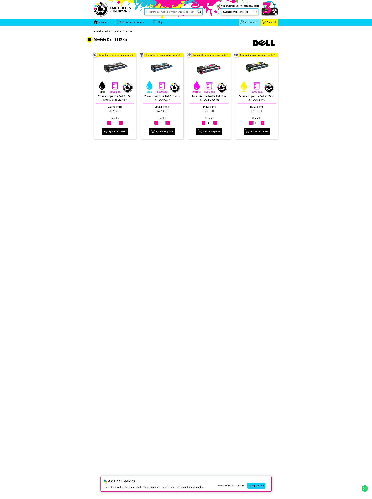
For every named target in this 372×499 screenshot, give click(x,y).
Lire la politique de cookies (189, 487)
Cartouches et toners (132, 22)
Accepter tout (256, 485)
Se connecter (251, 22)
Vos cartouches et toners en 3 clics (240, 5)
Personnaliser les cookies (230, 485)
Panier (271, 22)
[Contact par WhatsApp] (364, 488)
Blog (160, 22)
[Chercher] (199, 12)
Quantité (115, 118)
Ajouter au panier (117, 131)
